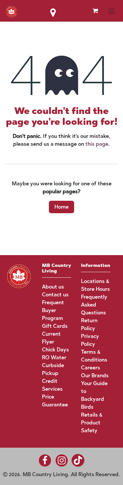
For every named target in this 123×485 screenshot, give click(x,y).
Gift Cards (55, 326)
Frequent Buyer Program (53, 310)
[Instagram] (61, 460)
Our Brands (95, 375)
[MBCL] (19, 275)
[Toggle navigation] (111, 10)
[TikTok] (78, 460)
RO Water (54, 357)
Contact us (55, 294)
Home (61, 207)
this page (96, 144)
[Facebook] (44, 460)
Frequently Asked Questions (94, 305)
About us (53, 287)
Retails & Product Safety (92, 423)
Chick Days (55, 349)
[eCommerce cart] (95, 11)
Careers (90, 367)
